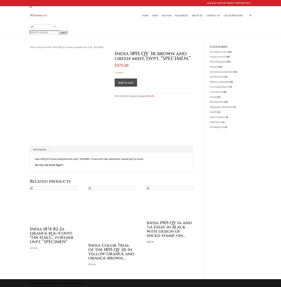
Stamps (213, 66)
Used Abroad (216, 91)
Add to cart (126, 82)
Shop (155, 15)
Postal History (216, 76)
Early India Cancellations (221, 71)
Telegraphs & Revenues (221, 106)
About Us (197, 15)
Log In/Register (233, 15)
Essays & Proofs (44, 47)
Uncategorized (217, 126)
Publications (216, 122)
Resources (181, 15)
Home (145, 15)
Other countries (217, 117)
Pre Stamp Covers (218, 51)
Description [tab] (39, 149)
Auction (167, 15)
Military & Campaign (219, 81)
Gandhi (213, 111)
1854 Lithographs (218, 61)
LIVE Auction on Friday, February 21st (229, 3)
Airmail (213, 96)
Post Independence (219, 86)
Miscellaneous (217, 101)
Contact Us (213, 15)
